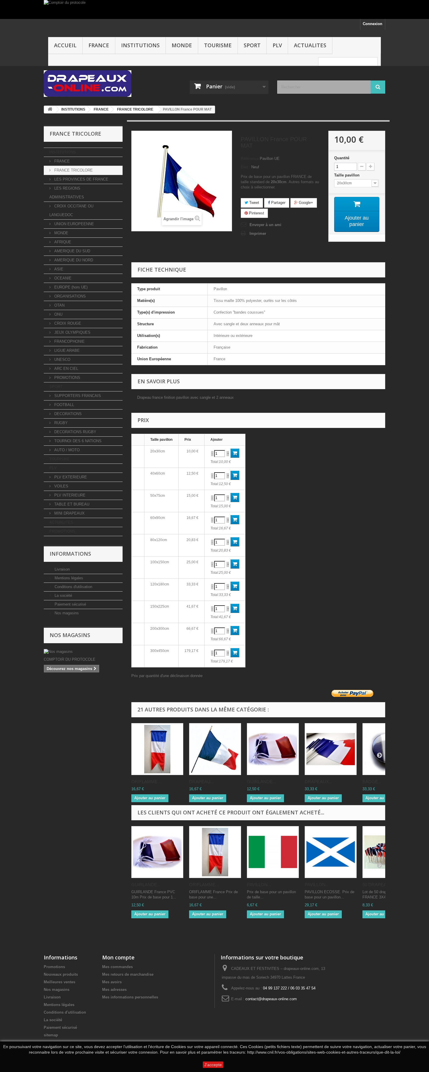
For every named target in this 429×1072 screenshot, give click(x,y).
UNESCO (61, 359)
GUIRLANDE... (261, 781)
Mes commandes (117, 967)
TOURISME (218, 45)
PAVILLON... (259, 884)
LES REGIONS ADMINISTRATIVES (66, 192)
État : (245, 167)
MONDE (182, 45)
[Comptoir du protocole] (214, 9)
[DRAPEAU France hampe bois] (215, 749)
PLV (277, 45)
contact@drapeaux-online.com (271, 999)
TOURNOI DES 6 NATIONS (77, 441)
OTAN (58, 305)
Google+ (305, 202)
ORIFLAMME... (146, 781)
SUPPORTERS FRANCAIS (77, 396)
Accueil (65, 45)
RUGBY (60, 423)
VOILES (60, 486)
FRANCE (98, 45)
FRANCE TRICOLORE (73, 170)
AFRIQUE (62, 242)
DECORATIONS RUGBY (74, 432)
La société (62, 595)
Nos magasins (66, 613)
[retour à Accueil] (49, 109)
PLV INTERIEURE (69, 495)
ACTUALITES (310, 45)
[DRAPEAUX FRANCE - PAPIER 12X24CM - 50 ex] (331, 749)
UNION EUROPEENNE (73, 224)
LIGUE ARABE (66, 350)
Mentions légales (68, 578)
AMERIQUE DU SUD (71, 251)
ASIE (58, 269)
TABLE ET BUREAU (71, 504)
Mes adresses (114, 989)
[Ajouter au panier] (235, 453)
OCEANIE (62, 278)
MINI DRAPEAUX (69, 513)
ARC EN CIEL (65, 368)
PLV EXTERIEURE (70, 477)
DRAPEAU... (201, 781)
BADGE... (371, 781)
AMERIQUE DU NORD (73, 260)
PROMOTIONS (66, 377)
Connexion (372, 24)
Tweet (253, 202)
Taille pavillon (347, 175)
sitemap (51, 1035)
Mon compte (118, 957)
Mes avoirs (112, 982)
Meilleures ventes (59, 982)
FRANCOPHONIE (69, 341)
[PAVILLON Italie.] (273, 852)
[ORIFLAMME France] (157, 749)
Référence (250, 158)
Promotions (54, 967)
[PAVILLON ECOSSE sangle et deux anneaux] (331, 852)
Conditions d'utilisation (72, 587)
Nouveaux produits (61, 974)
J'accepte (213, 1064)
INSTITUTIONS (140, 45)
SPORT (252, 45)
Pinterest (256, 213)
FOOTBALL (63, 405)
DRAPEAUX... (318, 781)
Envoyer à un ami (265, 225)
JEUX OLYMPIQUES (71, 332)
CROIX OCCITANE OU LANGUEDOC (71, 210)
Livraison (61, 569)
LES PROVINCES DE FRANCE (80, 179)
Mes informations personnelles (130, 997)
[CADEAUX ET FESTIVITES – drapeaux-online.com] (98, 83)
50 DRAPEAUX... (379, 884)
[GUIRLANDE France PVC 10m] (273, 749)
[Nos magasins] (83, 651)
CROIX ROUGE (67, 323)
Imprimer (258, 233)
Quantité (341, 158)
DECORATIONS (67, 414)
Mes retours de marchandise (128, 974)
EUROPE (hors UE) (70, 287)
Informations (70, 553)
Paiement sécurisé (69, 604)
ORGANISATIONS (69, 296)
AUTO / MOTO (66, 450)
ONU (57, 314)
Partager (277, 202)
